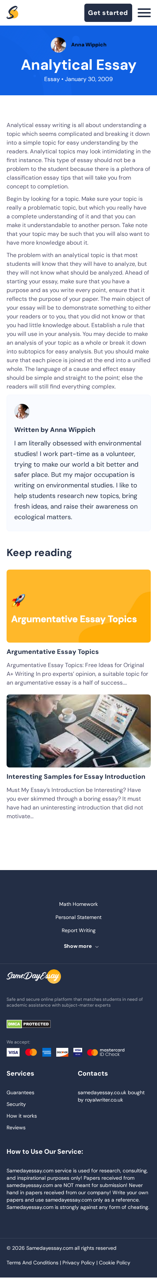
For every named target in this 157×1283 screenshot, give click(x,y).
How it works (22, 1115)
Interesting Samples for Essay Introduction (76, 776)
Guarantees (20, 1092)
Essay (52, 79)
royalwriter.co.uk (104, 1099)
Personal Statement (78, 917)
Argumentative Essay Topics (53, 651)
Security (16, 1104)
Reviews (16, 1127)
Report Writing (79, 930)
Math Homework (78, 904)
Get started (108, 12)
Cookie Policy (114, 1262)
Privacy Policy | (80, 1262)
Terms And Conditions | (34, 1262)
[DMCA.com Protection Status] (34, 1025)
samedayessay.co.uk (102, 1092)
